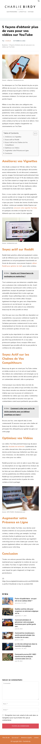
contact (36, 737)
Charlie (8, 40)
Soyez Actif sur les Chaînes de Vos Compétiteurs (16, 144)
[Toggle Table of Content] (34, 133)
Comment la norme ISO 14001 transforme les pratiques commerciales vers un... (25, 656)
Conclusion (8, 153)
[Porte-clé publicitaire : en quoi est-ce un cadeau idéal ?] (7, 601)
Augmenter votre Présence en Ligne (17, 151)
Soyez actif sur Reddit (12, 140)
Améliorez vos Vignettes (13, 137)
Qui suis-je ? (15, 737)
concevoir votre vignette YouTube (25, 208)
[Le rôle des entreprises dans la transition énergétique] (7, 646)
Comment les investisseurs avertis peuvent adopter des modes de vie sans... (25, 635)
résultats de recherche (16, 447)
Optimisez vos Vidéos (12, 148)
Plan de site (6, 737)
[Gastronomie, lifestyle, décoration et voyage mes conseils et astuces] (20, 9)
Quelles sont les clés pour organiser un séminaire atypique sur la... (26, 611)
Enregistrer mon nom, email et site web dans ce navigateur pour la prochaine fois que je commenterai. (20, 717)
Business (5, 45)
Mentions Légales (26, 737)
